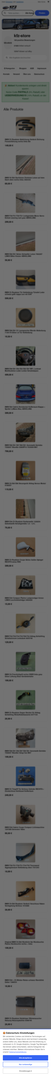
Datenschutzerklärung (17, 1052)
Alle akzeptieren (25, 1058)
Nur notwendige (25, 1064)
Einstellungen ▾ (25, 1071)
